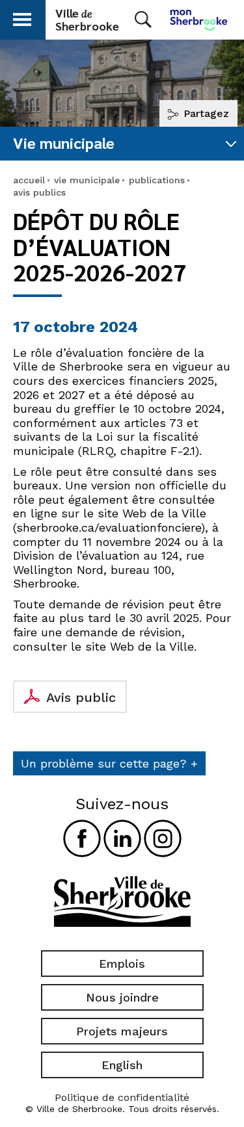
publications (157, 180)
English (122, 1065)
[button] (22, 17)
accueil (29, 180)
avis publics (39, 192)
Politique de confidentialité (122, 1097)
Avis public (81, 697)
